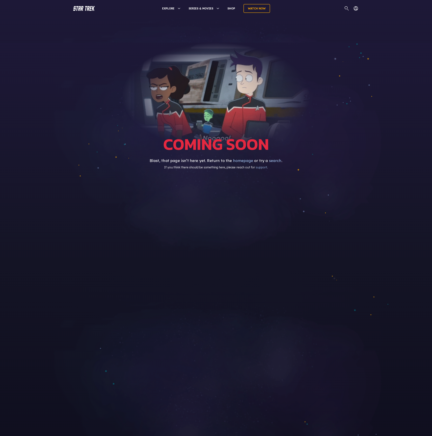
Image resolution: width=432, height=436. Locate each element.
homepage (243, 160)
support (261, 167)
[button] (84, 8)
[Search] (347, 8)
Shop (231, 8)
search (275, 160)
